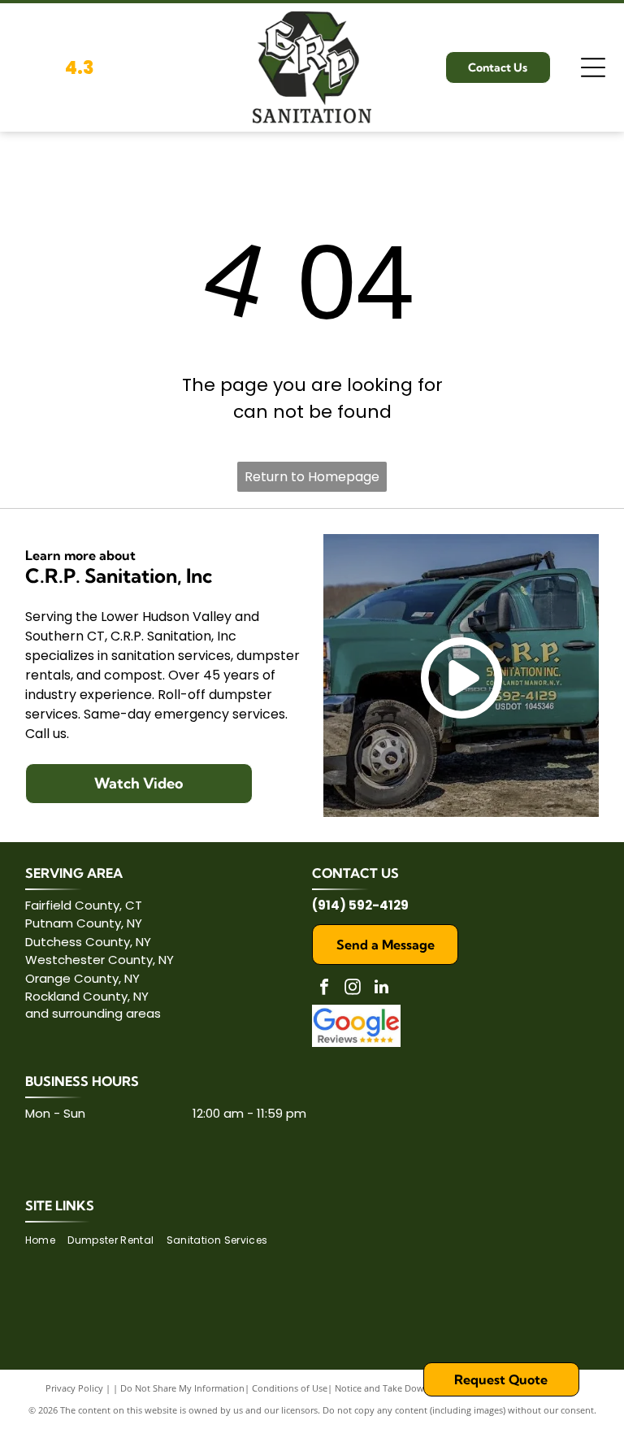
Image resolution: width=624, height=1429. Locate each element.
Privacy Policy (74, 1388)
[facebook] (324, 989)
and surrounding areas (93, 1013)
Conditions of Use (289, 1388)
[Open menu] (593, 67)
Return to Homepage (312, 476)
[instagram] (352, 989)
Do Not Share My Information (182, 1388)
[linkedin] (381, 989)
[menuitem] (46, 1240)
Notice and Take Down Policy (396, 1388)
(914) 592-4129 (360, 905)
